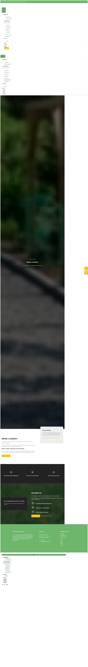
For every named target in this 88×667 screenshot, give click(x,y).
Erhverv (5, 44)
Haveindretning (7, 20)
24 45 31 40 (4, 1)
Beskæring (6, 74)
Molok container (9, 34)
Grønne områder (7, 22)
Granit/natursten (9, 18)
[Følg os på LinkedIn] (7, 585)
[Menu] (4, 8)
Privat (5, 42)
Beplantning (8, 30)
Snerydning (8, 32)
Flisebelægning (7, 62)
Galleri (5, 46)
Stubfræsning (8, 27)
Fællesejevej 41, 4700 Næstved (12, 1)
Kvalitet (7, 40)
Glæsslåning (8, 36)
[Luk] (34, 555)
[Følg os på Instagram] (5, 585)
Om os (5, 38)
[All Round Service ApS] (8, 54)
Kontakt (6, 48)
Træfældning (8, 25)
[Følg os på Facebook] (3, 585)
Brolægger (6, 14)
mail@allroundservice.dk (21, 1)
